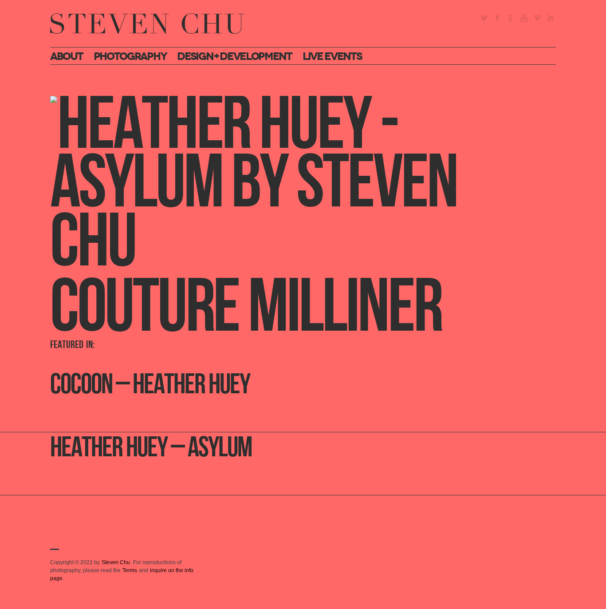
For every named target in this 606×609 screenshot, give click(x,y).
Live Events (332, 56)
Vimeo (537, 17)
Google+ (510, 17)
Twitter (484, 17)
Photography (130, 56)
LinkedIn (550, 17)
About (66, 56)
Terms (129, 570)
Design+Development (234, 56)
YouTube (523, 17)
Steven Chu (116, 562)
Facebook (497, 17)
